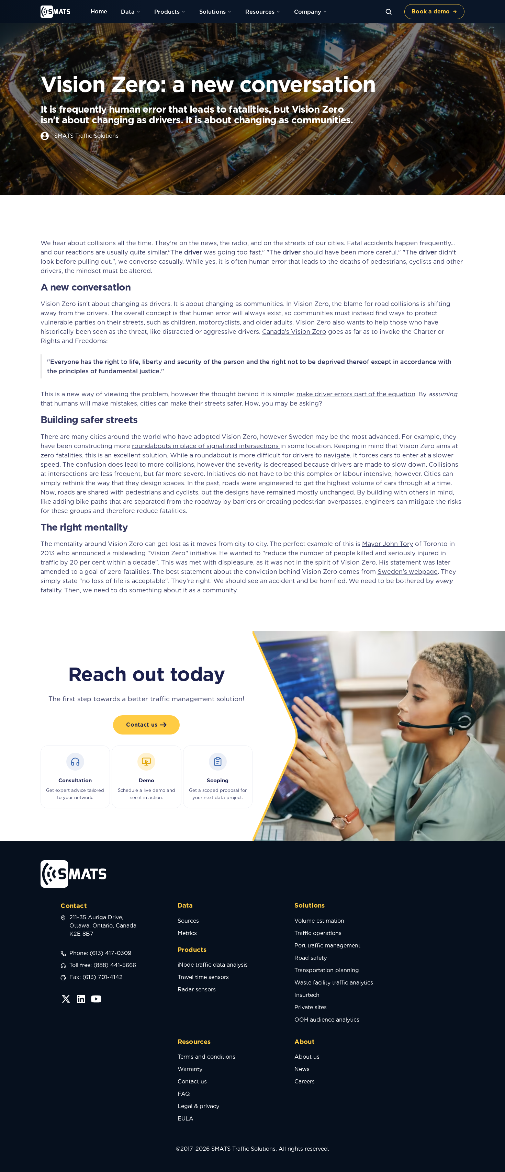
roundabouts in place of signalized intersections (206, 446)
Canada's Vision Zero (294, 331)
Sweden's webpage (408, 571)
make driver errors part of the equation (355, 394)
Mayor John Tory (387, 543)
